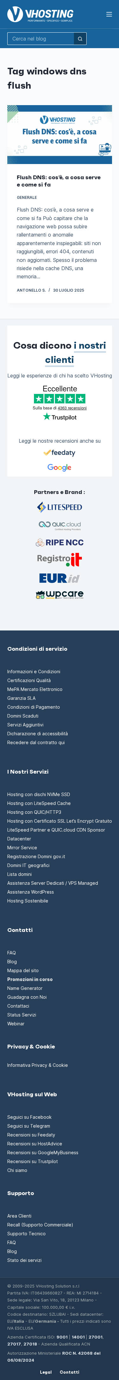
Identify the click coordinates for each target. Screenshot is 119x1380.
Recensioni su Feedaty (31, 1134)
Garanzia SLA (21, 698)
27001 (95, 1336)
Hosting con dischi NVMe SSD (38, 794)
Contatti (69, 1372)
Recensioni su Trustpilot (32, 1161)
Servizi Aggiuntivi (25, 724)
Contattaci (18, 1006)
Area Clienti (19, 1216)
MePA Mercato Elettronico (35, 689)
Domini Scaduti (22, 715)
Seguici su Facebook (29, 1117)
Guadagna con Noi (27, 997)
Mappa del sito (23, 970)
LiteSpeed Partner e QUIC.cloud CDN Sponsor (56, 829)
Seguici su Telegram (28, 1126)
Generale (27, 197)
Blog (12, 961)
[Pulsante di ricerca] (80, 38)
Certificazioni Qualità (29, 680)
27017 (14, 1343)
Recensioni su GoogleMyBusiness (42, 1152)
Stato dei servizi (24, 1260)
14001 (78, 1336)
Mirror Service (22, 847)
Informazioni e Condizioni (33, 671)
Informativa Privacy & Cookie (37, 1065)
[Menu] (109, 14)
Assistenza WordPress (30, 892)
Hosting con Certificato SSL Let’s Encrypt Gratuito (59, 821)
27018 (30, 1343)
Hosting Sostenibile (27, 900)
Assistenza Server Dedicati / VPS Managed (52, 883)
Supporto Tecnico (26, 1233)
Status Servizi (21, 1014)
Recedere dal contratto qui (36, 742)
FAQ (11, 952)
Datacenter (19, 838)
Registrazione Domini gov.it (36, 856)
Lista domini (19, 874)
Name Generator (25, 988)
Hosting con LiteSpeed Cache (39, 803)
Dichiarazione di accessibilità (37, 733)
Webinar (15, 1023)
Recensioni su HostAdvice (34, 1143)
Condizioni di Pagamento (33, 707)
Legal (46, 1372)
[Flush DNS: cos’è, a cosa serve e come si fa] (59, 134)
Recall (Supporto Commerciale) (40, 1224)
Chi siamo (17, 1170)
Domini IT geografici (28, 865)
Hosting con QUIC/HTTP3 (34, 812)
